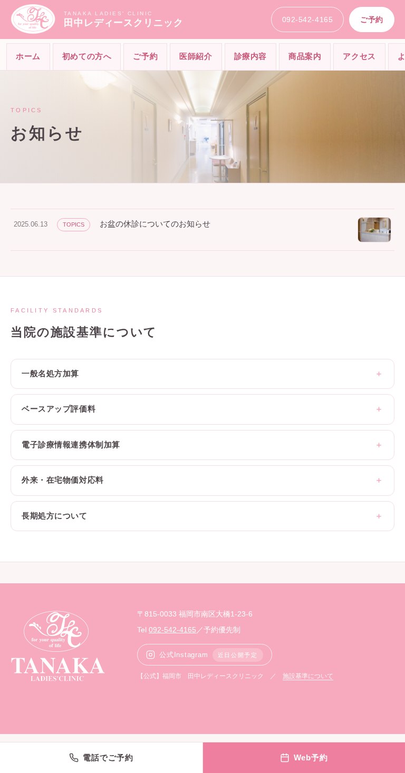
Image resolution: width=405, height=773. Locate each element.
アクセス (359, 56)
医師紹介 (195, 56)
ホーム (28, 56)
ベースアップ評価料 (58, 409)
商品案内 (304, 56)
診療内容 (250, 56)
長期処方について (55, 516)
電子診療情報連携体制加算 (71, 445)
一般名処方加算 (50, 373)
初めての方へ (87, 56)
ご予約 (371, 19)
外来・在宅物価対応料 (63, 480)
